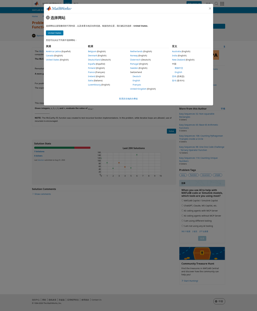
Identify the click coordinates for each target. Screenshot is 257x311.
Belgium (92, 51)
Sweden (134, 68)
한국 (174, 80)
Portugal (134, 63)
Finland (91, 68)
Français (137, 84)
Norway (134, 55)
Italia (90, 80)
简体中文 (179, 68)
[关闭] (210, 8)
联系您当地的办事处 (128, 98)
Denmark (92, 55)
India (174, 55)
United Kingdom (138, 88)
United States (52, 59)
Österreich (135, 59)
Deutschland (94, 59)
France (91, 72)
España (91, 63)
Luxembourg (94, 84)
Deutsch (137, 76)
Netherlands (136, 51)
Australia (176, 51)
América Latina (53, 51)
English (136, 80)
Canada (50, 55)
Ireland (91, 76)
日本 (174, 76)
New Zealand (178, 59)
